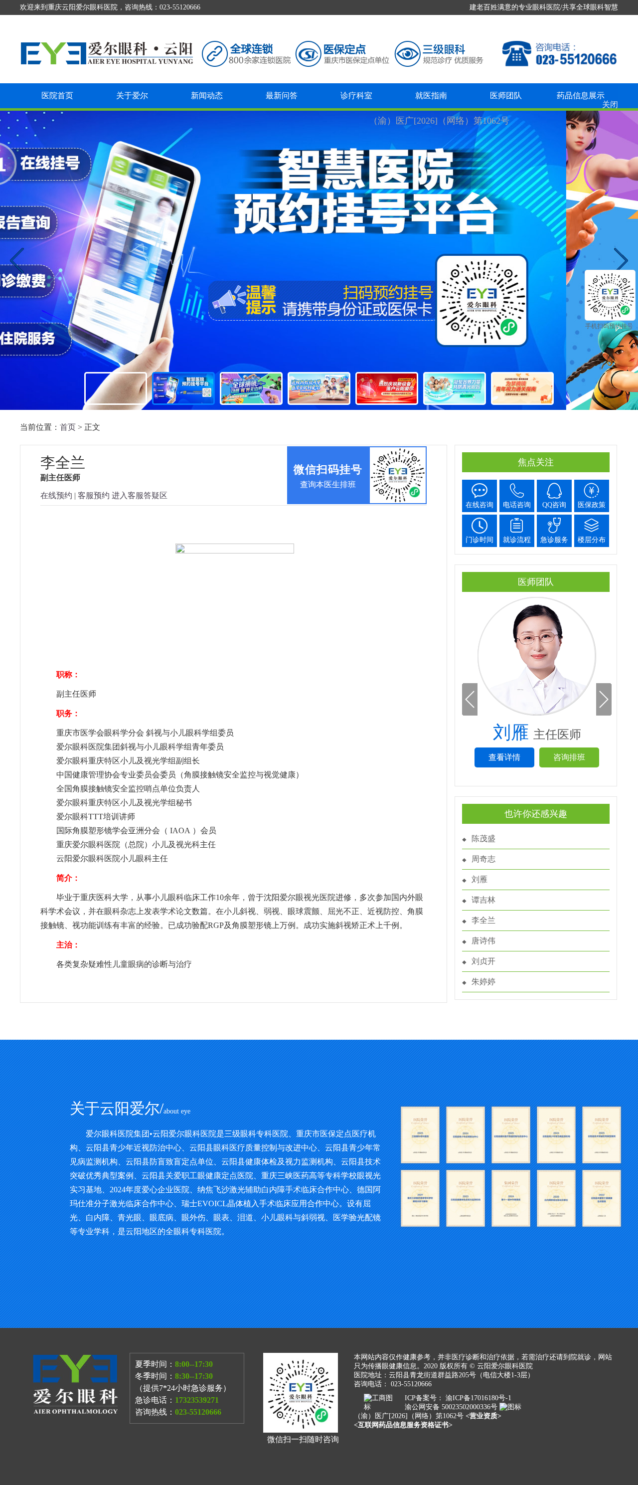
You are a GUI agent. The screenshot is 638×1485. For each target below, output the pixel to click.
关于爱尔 (132, 95)
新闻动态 (207, 95)
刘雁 (479, 879)
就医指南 (431, 95)
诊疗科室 (356, 95)
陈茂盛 (483, 838)
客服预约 (94, 495)
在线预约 (56, 495)
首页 (68, 427)
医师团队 (506, 95)
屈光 (319, 260)
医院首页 (57, 95)
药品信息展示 (581, 95)
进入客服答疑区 (139, 495)
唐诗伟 (483, 940)
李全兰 (483, 920)
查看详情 (504, 757)
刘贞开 (483, 961)
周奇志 (483, 859)
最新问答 (282, 95)
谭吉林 (483, 900)
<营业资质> (483, 1416)
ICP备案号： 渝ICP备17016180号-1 (458, 1398)
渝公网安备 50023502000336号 (452, 1407)
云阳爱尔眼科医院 (505, 1366)
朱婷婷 (483, 981)
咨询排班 (569, 757)
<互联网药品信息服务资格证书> (403, 1425)
